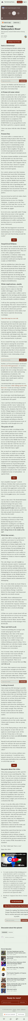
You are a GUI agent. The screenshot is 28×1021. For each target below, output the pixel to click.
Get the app (21, 1014)
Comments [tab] (4, 932)
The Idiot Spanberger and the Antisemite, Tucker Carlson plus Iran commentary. (16, 952)
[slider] (12, 18)
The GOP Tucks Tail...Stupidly (15, 967)
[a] (3, 953)
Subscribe (19, 2)
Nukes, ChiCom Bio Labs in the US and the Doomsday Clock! (16, 984)
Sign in (25, 2)
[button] (4, 13)
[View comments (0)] (10, 1019)
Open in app (7, 22)
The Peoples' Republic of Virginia (16, 973)
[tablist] (7, 932)
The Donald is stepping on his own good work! (17, 957)
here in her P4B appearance (9, 366)
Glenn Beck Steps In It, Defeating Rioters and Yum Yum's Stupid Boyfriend (16, 979)
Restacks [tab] (11, 932)
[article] (14, 953)
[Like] (4, 1019)
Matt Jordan (4, 36)
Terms (18, 1009)
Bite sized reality (12, 989)
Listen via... (17, 22)
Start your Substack (10, 1014)
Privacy (14, 1009)
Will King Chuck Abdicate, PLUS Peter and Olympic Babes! (16, 962)
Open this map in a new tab (9, 318)
